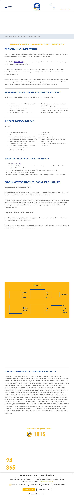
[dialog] (37, 485)
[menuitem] (52, 5)
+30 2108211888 (18, 62)
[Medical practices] (15, 309)
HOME (6, 36)
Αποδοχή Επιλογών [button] (44, 489)
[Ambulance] (54, 294)
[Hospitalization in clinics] (37, 309)
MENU (10, 7)
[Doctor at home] (14, 294)
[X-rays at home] (56, 309)
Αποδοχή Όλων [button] (29, 489)
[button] (37, 494)
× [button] (72, 474)
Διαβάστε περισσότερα (46, 481)
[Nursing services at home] (37, 294)
